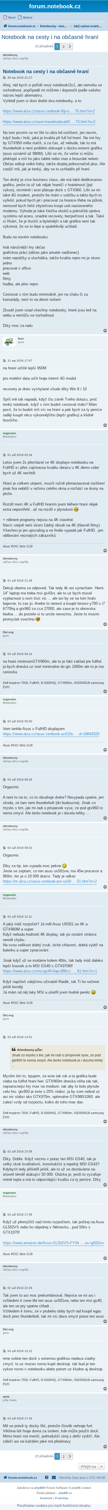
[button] (70, 46)
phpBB (39, 1487)
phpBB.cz (65, 1493)
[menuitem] (9, 17)
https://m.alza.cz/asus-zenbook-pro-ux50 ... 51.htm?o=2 (50, 881)
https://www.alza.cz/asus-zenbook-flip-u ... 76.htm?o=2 (49, 111)
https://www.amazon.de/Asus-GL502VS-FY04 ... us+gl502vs (53, 1243)
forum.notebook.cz (55, 6)
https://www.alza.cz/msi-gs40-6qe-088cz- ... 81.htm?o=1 (50, 971)
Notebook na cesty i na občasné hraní (49, 37)
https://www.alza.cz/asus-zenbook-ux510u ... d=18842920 (51, 734)
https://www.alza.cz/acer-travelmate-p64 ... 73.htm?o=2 (49, 122)
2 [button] (63, 46)
